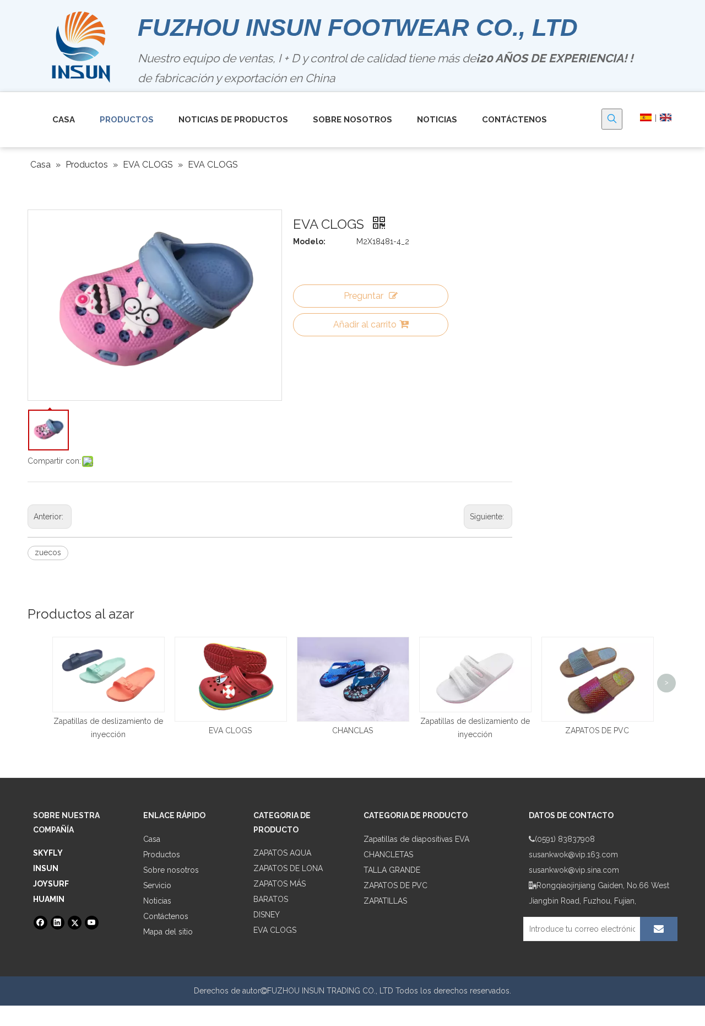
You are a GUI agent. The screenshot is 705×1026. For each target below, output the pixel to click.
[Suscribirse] (658, 929)
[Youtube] (92, 923)
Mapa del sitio (168, 931)
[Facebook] (40, 923)
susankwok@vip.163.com (573, 854)
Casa (151, 839)
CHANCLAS (352, 730)
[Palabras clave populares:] (611, 119)
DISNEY (266, 914)
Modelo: (309, 241)
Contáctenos (165, 916)
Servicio (157, 885)
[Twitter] (75, 923)
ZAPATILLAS (385, 900)
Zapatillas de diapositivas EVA (416, 839)
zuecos (48, 552)
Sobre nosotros (171, 870)
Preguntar (363, 296)
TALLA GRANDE (392, 870)
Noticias (157, 900)
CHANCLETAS (388, 854)
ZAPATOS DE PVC (597, 730)
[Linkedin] (57, 923)
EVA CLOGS (230, 730)
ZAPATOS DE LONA (288, 868)
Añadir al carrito (365, 324)
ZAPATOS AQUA (282, 852)
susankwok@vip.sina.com (574, 870)
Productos (161, 854)
